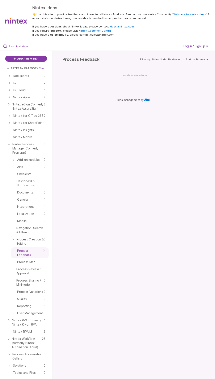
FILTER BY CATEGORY (24, 68)
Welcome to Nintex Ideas (189, 14)
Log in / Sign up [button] (195, 46)
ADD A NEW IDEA (27, 58)
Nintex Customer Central (95, 30)
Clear (42, 68)
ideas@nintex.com (122, 26)
